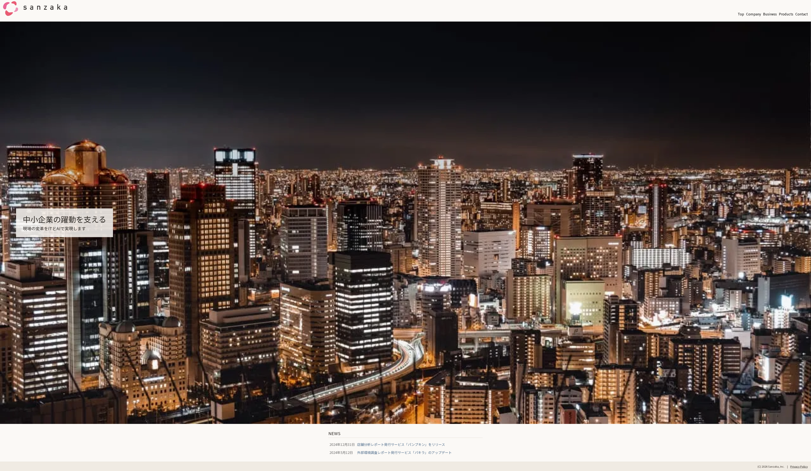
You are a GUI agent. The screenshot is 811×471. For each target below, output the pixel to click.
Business (770, 13)
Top (741, 13)
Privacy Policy (799, 466)
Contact (801, 13)
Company (753, 13)
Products (786, 13)
